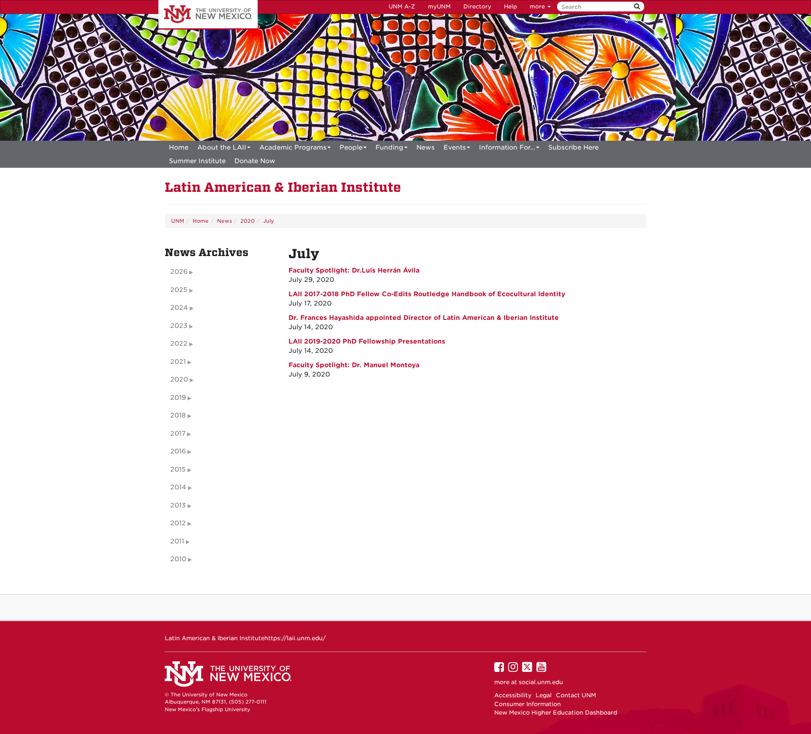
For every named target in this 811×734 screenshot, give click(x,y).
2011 (177, 541)
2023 (179, 326)
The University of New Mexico (208, 15)
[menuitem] (179, 147)
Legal (544, 695)
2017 (177, 433)
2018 (178, 415)
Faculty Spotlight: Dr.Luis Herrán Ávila (353, 270)
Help (510, 6)
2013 (178, 505)
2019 (178, 397)
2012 (178, 523)
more (538, 6)
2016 (178, 451)
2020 (247, 221)
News (425, 147)
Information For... (507, 147)
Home (178, 147)
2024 (179, 307)
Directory (477, 6)
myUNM (439, 6)
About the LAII (221, 147)
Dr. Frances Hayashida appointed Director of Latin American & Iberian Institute (423, 318)
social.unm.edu (541, 682)
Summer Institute (197, 161)
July (268, 221)
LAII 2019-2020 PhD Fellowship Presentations (366, 341)
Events (455, 147)
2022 (179, 343)
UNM (177, 221)
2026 (179, 272)
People (351, 147)
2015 (178, 469)
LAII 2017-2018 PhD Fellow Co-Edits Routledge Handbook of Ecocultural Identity (426, 294)
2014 (178, 487)
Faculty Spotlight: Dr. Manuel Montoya (353, 365)
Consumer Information (527, 704)
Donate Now (254, 161)
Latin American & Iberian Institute (283, 187)
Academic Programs (293, 147)
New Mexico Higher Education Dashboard (555, 712)
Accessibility (512, 695)
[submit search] (637, 6)
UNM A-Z (402, 6)
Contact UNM (576, 695)
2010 (178, 559)
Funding (389, 147)
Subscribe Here (573, 147)
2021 (178, 362)
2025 (179, 290)
